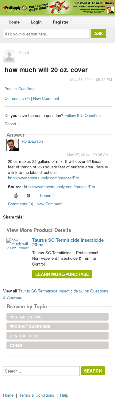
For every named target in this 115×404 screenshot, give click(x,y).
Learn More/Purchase (62, 274)
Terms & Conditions (36, 395)
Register (60, 22)
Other (16, 345)
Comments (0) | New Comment (32, 98)
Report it (12, 124)
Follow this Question (82, 115)
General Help (24, 336)
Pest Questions (25, 317)
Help (64, 395)
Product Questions (20, 88)
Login (36, 22)
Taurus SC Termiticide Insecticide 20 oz (68, 242)
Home (14, 22)
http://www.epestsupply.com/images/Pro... (45, 178)
